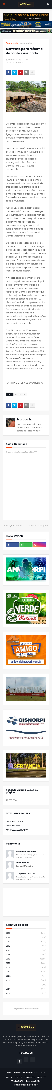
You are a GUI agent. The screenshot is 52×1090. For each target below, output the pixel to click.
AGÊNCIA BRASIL (13, 825)
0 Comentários (16, 62)
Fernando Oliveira (26, 851)
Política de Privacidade (26, 1084)
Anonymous (22, 862)
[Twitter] (14, 72)
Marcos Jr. (24, 419)
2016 (26, 950)
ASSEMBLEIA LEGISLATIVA (17, 830)
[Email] (26, 72)
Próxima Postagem (38, 525)
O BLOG (18, 1077)
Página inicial (12, 43)
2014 (26, 941)
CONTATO (30, 1077)
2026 (26, 993)
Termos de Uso (33, 1081)
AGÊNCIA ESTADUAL (15, 821)
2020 (26, 967)
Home (9, 1077)
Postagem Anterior (13, 525)
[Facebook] (8, 72)
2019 (26, 963)
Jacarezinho (26, 43)
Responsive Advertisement (26, 1008)
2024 (26, 984)
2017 (26, 954)
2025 (26, 989)
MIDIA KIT (41, 1077)
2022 (26, 976)
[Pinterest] (20, 72)
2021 (26, 971)
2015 (26, 946)
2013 (26, 937)
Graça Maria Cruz (25, 873)
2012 (26, 933)
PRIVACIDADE (17, 1081)
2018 (26, 958)
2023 (26, 980)
